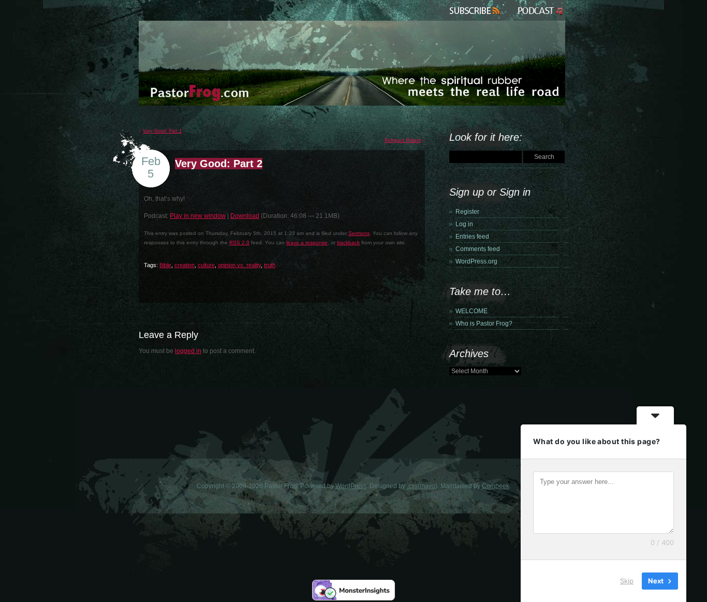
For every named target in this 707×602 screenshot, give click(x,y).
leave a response (307, 242)
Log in (464, 224)
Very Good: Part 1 (162, 131)
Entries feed (472, 236)
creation (184, 265)
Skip (627, 581)
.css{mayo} (422, 486)
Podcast (539, 10)
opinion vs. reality (239, 265)
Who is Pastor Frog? (483, 323)
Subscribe (476, 10)
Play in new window (198, 215)
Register (467, 211)
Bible (165, 265)
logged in (188, 351)
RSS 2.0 (239, 242)
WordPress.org (476, 261)
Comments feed (477, 249)
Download (244, 215)
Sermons (359, 233)
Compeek (495, 486)
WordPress (350, 486)
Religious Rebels (403, 140)
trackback (348, 242)
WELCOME (471, 311)
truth (269, 265)
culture (206, 265)
